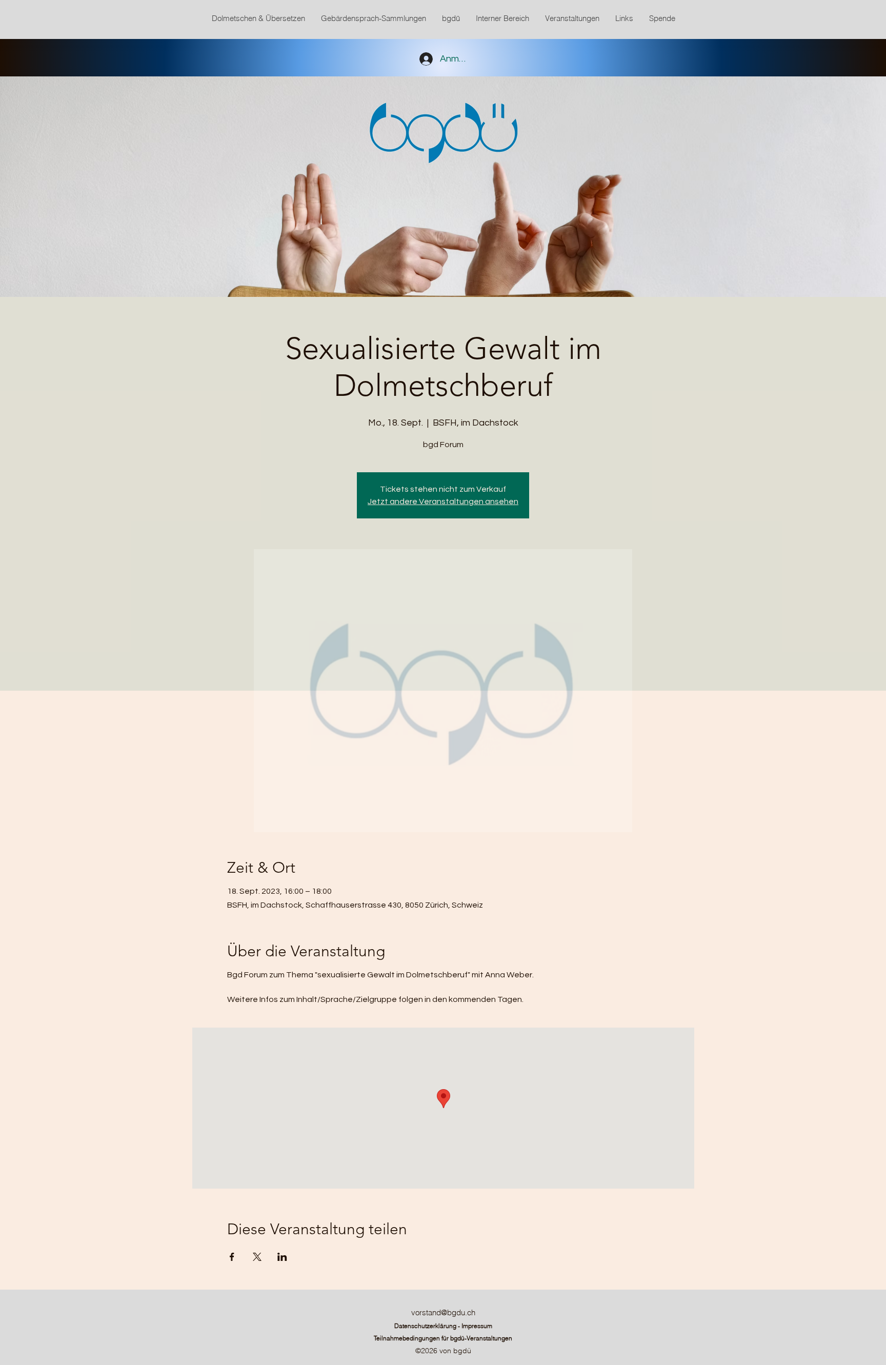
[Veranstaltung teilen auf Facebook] (232, 1257)
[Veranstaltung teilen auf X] (257, 1257)
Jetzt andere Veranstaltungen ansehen (443, 501)
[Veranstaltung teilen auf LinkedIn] (282, 1257)
